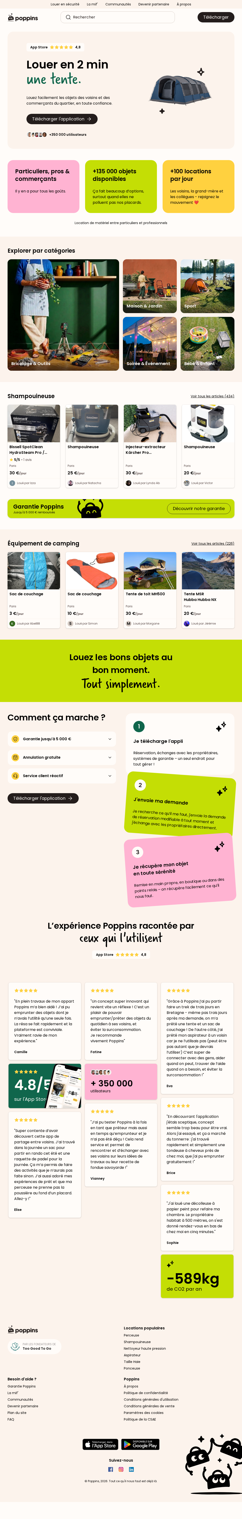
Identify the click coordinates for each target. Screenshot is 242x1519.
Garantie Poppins (22, 1386)
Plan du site (17, 1412)
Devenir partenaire (153, 4)
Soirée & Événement (148, 363)
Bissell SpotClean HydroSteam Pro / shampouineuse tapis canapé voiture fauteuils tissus (33, 449)
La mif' (92, 4)
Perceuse (131, 1335)
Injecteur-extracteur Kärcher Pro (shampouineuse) (146, 449)
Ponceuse (132, 1368)
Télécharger (216, 17)
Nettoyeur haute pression (145, 1348)
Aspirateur (132, 1355)
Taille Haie (132, 1361)
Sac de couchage (26, 594)
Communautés (118, 4)
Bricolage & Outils (30, 363)
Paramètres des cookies (144, 1412)
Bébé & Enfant (199, 363)
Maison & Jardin (144, 306)
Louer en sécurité (65, 4)
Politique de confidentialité (146, 1393)
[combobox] (121, 17)
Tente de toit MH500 (145, 594)
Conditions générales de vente (149, 1406)
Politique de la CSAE (140, 1419)
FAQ (11, 1419)
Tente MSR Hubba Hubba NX (200, 596)
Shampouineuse (83, 447)
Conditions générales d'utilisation (151, 1399)
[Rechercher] (68, 17)
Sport (190, 306)
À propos (184, 4)
